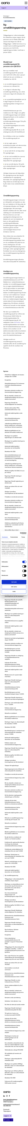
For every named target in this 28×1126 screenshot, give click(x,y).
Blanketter (17, 322)
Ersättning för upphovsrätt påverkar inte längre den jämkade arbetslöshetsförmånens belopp (14, 844)
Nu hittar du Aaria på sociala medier (15, 1004)
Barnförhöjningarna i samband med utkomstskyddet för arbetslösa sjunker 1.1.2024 (14, 732)
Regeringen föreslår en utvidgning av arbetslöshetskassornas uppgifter (14, 657)
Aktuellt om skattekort (11, 713)
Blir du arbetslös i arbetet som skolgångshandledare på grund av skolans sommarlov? (14, 397)
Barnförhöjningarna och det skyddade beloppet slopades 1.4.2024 (12, 650)
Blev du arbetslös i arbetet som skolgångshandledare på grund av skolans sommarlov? (14, 992)
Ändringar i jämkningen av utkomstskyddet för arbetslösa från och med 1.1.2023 (14, 856)
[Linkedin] (4, 1096)
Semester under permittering (13, 997)
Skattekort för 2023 (10, 866)
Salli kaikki (14, 582)
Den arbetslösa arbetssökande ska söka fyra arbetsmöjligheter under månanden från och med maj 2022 (14, 1044)
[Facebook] (9, 1096)
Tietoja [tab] (23, 537)
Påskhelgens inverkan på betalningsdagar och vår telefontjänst (11, 1037)
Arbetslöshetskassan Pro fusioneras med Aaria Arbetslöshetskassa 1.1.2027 (14, 385)
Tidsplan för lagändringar (12, 765)
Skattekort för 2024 (10, 727)
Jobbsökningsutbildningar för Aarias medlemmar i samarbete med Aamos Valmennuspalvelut (13, 425)
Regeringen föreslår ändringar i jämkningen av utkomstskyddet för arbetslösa (14, 924)
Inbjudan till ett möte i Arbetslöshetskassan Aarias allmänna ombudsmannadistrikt (13, 664)
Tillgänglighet (7, 1111)
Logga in (3, 8)
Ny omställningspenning (11, 875)
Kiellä (14, 591)
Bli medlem (7, 1120)
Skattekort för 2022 (10, 1078)
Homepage (6, 16)
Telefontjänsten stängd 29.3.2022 (14, 1050)
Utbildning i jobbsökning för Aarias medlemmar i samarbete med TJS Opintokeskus (14, 524)
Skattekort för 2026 (10, 451)
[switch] (24, 566)
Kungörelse (8, 380)
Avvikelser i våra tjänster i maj (13, 1001)
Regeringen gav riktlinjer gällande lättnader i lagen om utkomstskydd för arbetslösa (14, 1072)
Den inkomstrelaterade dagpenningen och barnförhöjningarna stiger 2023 (13, 894)
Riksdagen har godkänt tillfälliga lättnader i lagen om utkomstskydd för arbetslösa (14, 1065)
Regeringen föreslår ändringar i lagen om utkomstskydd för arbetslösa (13, 681)
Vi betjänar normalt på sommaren (14, 497)
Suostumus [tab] (5, 537)
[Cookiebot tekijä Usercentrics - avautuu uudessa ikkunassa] (20, 533)
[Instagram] (7, 1096)
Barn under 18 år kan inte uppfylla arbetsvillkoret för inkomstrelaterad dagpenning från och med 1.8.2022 (14, 957)
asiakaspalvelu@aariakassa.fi (11, 1104)
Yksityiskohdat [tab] (14, 537)
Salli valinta (14, 586)
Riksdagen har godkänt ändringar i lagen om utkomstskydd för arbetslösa (14, 615)
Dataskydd (6, 1109)
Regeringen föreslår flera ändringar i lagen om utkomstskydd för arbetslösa (15, 749)
